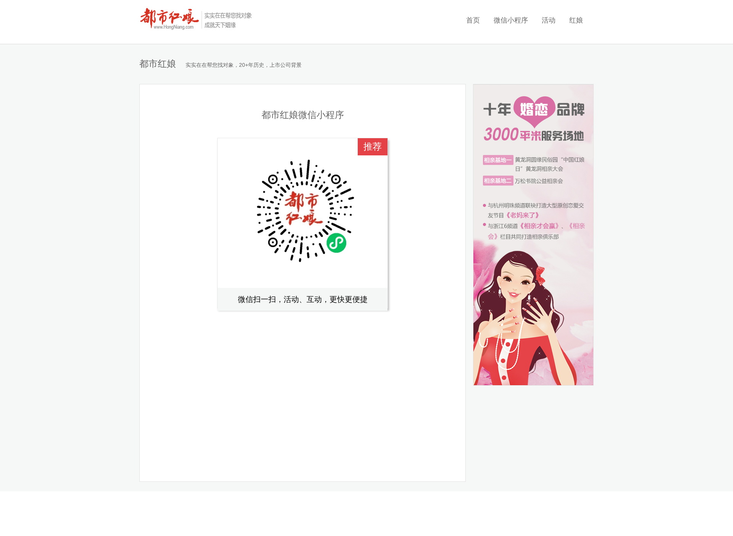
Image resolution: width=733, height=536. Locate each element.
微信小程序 (511, 20)
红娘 (576, 20)
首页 (473, 20)
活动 (548, 20)
